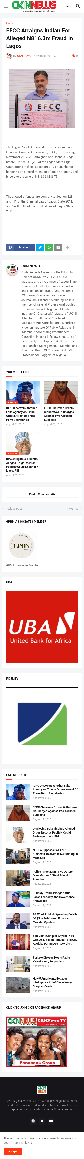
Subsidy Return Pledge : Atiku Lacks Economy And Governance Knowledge (54, 896)
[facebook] (33, 1121)
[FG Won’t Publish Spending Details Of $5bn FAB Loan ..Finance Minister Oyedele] (18, 921)
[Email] (58, 247)
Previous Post (13, 508)
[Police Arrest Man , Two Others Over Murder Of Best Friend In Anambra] (18, 878)
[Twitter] (40, 247)
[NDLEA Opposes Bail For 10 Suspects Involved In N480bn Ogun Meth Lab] (18, 856)
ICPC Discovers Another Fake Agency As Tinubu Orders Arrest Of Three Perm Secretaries (21, 413)
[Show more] (67, 247)
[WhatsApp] (49, 247)
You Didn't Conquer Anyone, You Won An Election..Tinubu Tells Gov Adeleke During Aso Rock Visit (55, 939)
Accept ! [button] (13, 1151)
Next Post (73, 508)
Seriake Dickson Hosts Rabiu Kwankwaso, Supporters (51, 959)
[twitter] (42, 1121)
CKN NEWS (30, 266)
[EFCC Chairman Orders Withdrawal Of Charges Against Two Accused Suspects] (61, 392)
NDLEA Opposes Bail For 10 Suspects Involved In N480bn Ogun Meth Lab (55, 853)
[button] (5, 6)
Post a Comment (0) (42, 494)
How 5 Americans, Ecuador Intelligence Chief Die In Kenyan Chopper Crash (53, 982)
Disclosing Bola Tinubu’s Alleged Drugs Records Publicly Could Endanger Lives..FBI (22, 464)
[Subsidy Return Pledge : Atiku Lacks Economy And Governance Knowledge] (18, 899)
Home (10, 23)
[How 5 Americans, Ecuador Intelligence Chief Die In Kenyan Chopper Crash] (18, 985)
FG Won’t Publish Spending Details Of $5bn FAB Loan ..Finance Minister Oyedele (55, 918)
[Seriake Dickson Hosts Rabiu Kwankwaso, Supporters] (18, 964)
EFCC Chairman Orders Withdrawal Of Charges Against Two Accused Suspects (59, 413)
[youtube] (51, 1121)
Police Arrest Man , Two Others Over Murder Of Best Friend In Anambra (53, 875)
